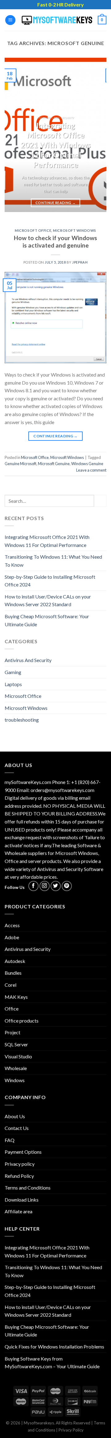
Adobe (12, 937)
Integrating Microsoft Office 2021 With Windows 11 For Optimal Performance (47, 541)
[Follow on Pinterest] (67, 886)
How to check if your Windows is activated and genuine (55, 241)
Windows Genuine (87, 463)
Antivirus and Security (28, 949)
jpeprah (80, 262)
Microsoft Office (33, 230)
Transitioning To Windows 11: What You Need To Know (53, 561)
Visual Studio (18, 1056)
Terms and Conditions (28, 1187)
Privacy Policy (71, 1430)
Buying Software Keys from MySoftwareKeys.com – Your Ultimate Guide (52, 1362)
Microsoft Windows (74, 230)
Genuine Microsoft (20, 463)
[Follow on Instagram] (44, 886)
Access (12, 925)
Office (11, 1008)
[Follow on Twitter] (56, 886)
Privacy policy (20, 1164)
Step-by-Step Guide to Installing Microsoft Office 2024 (50, 581)
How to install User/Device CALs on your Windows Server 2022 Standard (48, 600)
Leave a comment (91, 470)
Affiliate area (18, 1211)
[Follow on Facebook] (33, 886)
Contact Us (17, 1128)
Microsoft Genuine (54, 463)
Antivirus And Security (28, 660)
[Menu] (10, 20)
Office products (22, 1020)
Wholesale (16, 1068)
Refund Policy (19, 1176)
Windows (15, 1080)
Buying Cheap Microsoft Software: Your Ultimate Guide (47, 620)
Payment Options (23, 1152)
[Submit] (100, 501)
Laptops (13, 684)
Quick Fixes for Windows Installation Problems (54, 1346)
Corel (10, 985)
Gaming (13, 672)
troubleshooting (22, 720)
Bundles (13, 973)
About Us (15, 1116)
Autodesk (15, 961)
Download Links (22, 1200)
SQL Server (16, 1044)
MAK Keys (16, 997)
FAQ (9, 1140)
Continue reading (55, 203)
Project (12, 1032)
